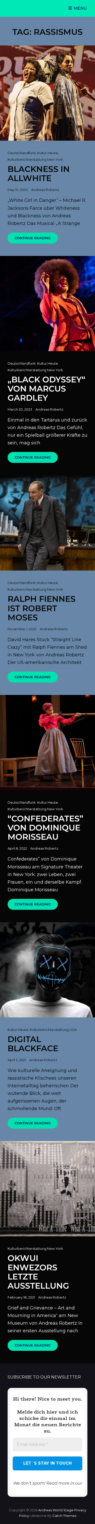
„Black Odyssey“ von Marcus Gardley (46, 389)
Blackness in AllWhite (39, 173)
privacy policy (48, 1488)
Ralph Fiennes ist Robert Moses (41, 608)
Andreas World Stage (55, 1510)
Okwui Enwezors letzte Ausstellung (38, 1271)
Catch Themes (64, 1516)
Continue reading (36, 240)
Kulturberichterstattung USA (53, 1030)
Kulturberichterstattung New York (35, 159)
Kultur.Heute (47, 153)
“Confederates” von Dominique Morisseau (45, 828)
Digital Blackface (33, 1043)
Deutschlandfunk (22, 153)
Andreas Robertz (45, 190)
